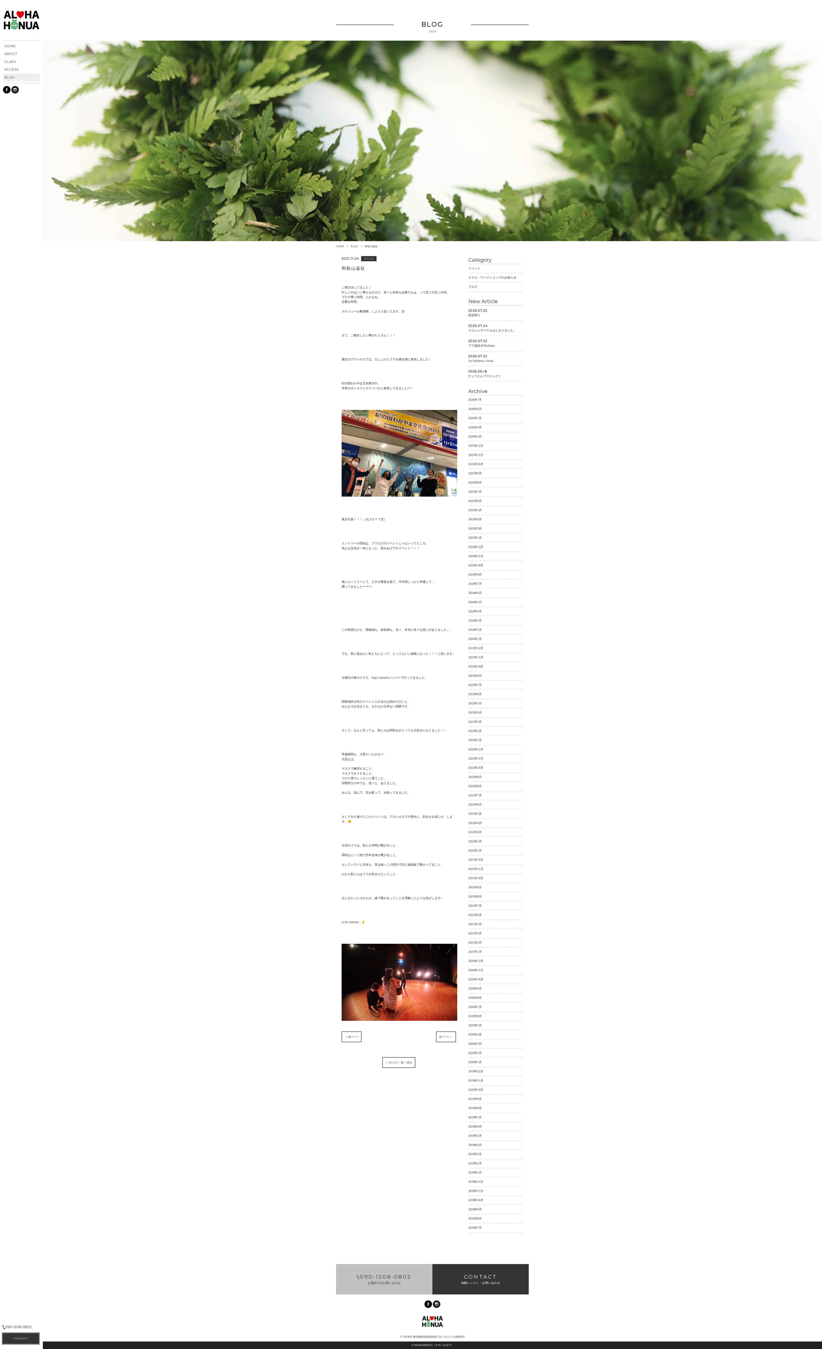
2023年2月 (475, 731)
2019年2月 (475, 1163)
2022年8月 (475, 786)
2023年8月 (475, 675)
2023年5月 (475, 703)
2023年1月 (475, 740)
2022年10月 (475, 767)
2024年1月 (475, 639)
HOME (340, 246)
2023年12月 (475, 648)
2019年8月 (475, 1108)
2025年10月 (475, 464)
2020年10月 (475, 979)
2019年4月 (475, 1145)
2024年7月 (475, 583)
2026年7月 (475, 399)
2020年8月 (475, 997)
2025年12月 (475, 445)
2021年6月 (475, 915)
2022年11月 (475, 758)
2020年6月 (475, 1016)
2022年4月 (475, 823)
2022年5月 (475, 813)
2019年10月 (475, 1089)
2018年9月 (475, 1209)
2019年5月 (475, 1135)
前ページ (353, 1036)
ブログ (472, 286)
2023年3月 (475, 721)
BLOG (354, 246)
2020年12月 (475, 961)
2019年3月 (475, 1154)
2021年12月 (475, 859)
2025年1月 (475, 537)
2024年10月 (475, 565)
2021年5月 (475, 924)
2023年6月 (475, 694)
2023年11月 (475, 657)
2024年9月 (475, 574)
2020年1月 (475, 1062)
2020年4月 (475, 1034)
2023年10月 (475, 666)
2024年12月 (475, 547)
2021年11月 (475, 869)
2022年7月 (475, 795)
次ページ (444, 1036)
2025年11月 (475, 455)
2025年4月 (475, 519)
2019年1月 (475, 1172)
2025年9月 (475, 473)
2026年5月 (475, 418)
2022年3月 (475, 832)
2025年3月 (475, 528)
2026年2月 (475, 436)
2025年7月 (475, 491)
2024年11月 (475, 556)
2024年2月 (475, 629)
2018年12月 (475, 1181)
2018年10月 (475, 1200)
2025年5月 (475, 510)
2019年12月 (475, 1071)
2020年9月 (475, 988)
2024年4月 (475, 611)
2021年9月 (475, 887)
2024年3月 (475, 620)
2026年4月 (475, 427)
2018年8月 (475, 1218)
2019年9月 (475, 1099)
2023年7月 (475, 685)
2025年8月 (475, 482)
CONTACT (20, 1338)
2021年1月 (475, 951)
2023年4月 (475, 712)
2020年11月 (475, 970)
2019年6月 (475, 1126)
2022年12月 (475, 749)
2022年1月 (475, 850)
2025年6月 (475, 501)
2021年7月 (475, 905)
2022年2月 (475, 841)
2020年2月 (475, 1053)
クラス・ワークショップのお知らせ (492, 277)
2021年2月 (475, 942)
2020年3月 (475, 1043)
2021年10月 (475, 878)
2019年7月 (475, 1117)
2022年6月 (475, 804)
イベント (474, 268)
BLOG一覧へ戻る (400, 1062)
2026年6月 (475, 409)
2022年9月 (475, 777)
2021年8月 (475, 896)
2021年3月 (475, 933)
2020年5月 (475, 1025)
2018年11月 (475, 1191)
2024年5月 (475, 602)
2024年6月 (475, 593)
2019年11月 (475, 1080)
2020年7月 (475, 1007)
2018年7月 (475, 1227)
